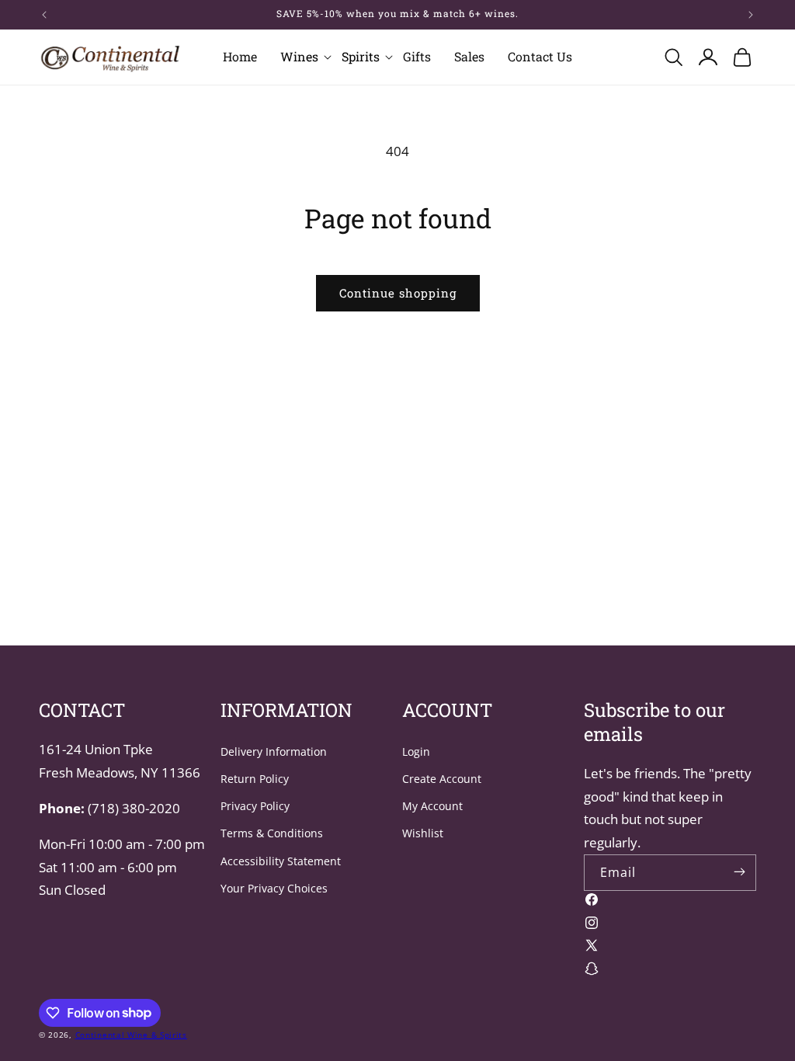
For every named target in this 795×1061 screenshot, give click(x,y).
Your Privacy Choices (274, 888)
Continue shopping (398, 293)
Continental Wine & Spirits (131, 1034)
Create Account (441, 778)
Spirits (361, 56)
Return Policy (254, 778)
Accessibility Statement (280, 861)
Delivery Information (273, 751)
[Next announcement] (751, 15)
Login (416, 751)
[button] (299, 57)
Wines (299, 56)
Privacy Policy (255, 805)
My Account (432, 805)
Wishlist (422, 833)
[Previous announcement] (44, 15)
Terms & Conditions (271, 833)
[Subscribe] (739, 871)
